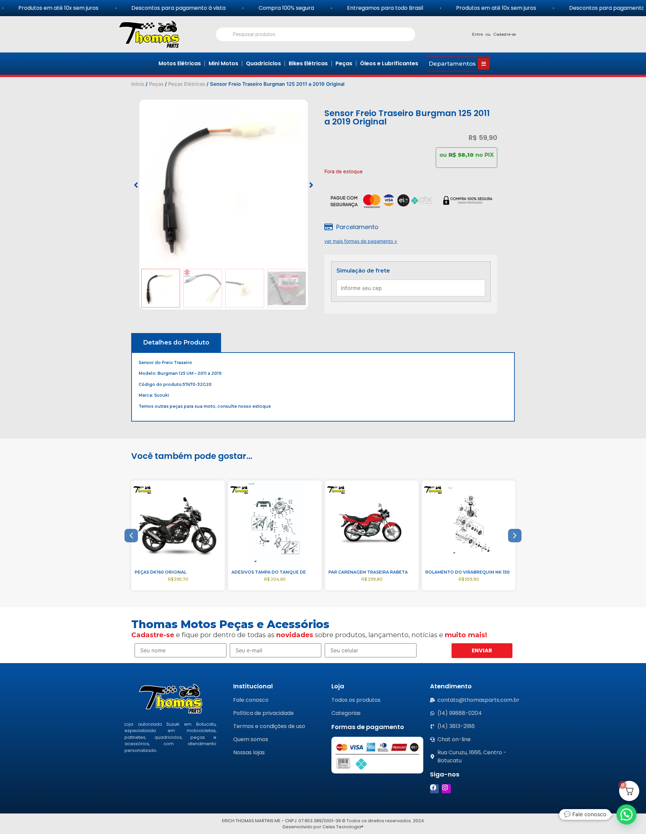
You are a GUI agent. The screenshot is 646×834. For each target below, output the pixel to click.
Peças (343, 63)
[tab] (176, 342)
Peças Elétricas (186, 84)
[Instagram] (446, 788)
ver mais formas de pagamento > (360, 241)
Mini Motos (223, 63)
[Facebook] (434, 788)
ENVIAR (482, 650)
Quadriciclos (263, 63)
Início (137, 84)
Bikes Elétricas (308, 63)
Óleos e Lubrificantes (389, 63)
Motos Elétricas (179, 63)
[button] (136, 185)
